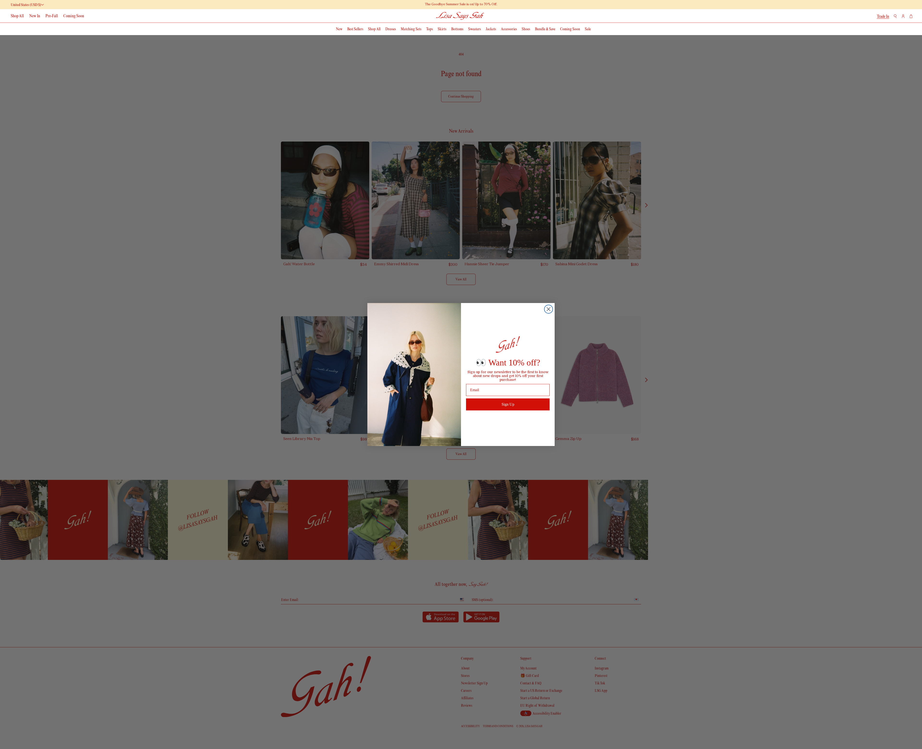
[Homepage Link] (460, 15)
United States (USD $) (26, 4)
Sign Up (508, 404)
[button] (895, 16)
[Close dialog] (548, 309)
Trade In (883, 16)
